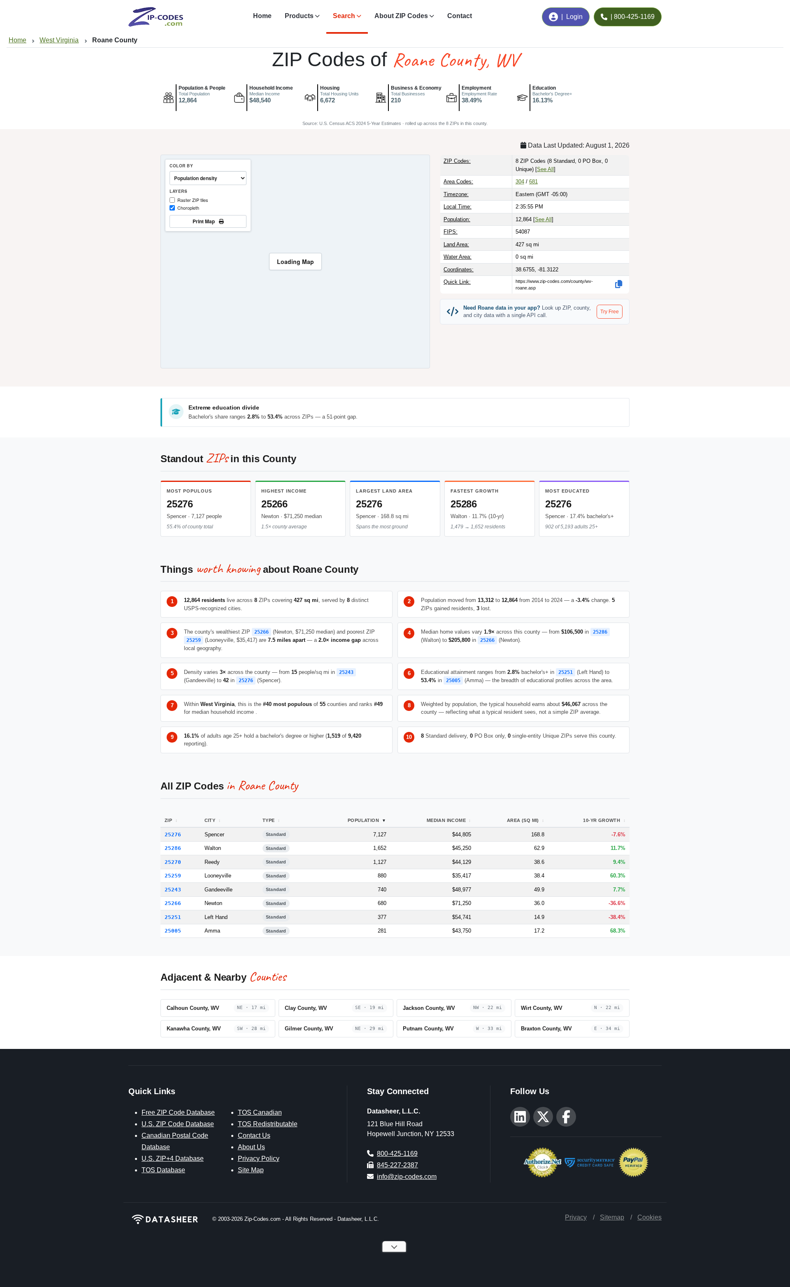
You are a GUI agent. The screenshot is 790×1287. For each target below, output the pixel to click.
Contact (459, 15)
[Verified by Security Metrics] (590, 1161)
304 (520, 181)
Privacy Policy (258, 1158)
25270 (173, 862)
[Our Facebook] (566, 1117)
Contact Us (254, 1135)
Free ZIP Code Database (178, 1112)
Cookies (649, 1217)
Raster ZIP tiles (192, 200)
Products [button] (299, 15)
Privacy (576, 1217)
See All (545, 169)
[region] (295, 261)
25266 (274, 503)
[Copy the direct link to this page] (619, 284)
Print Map (205, 221)
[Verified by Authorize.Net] (542, 1161)
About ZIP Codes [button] (401, 15)
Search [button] (344, 15)
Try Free (609, 312)
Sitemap (612, 1217)
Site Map (251, 1170)
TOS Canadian (260, 1112)
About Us (251, 1146)
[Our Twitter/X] (543, 1117)
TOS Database (163, 1170)
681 (533, 181)
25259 (193, 640)
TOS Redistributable (267, 1123)
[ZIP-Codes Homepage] (165, 1219)
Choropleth (188, 207)
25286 (464, 503)
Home (262, 15)
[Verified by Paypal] (633, 1161)
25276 (180, 503)
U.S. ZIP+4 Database (173, 1158)
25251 (565, 672)
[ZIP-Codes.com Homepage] (155, 17)
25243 (346, 672)
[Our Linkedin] (520, 1117)
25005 (453, 680)
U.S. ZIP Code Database (178, 1123)
